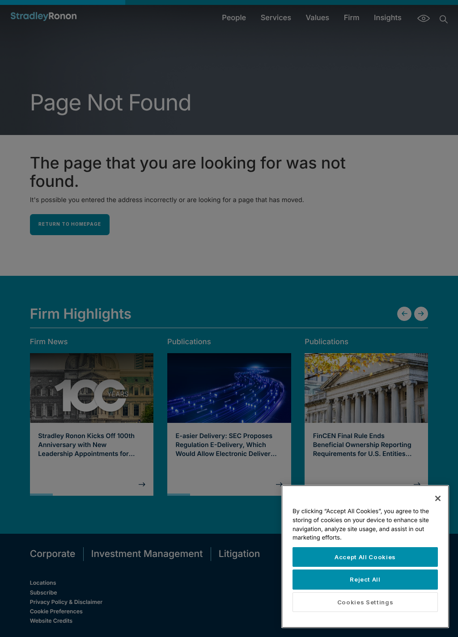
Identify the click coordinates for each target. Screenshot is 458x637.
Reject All (365, 579)
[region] (365, 556)
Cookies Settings (365, 602)
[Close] (438, 498)
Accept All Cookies (365, 557)
